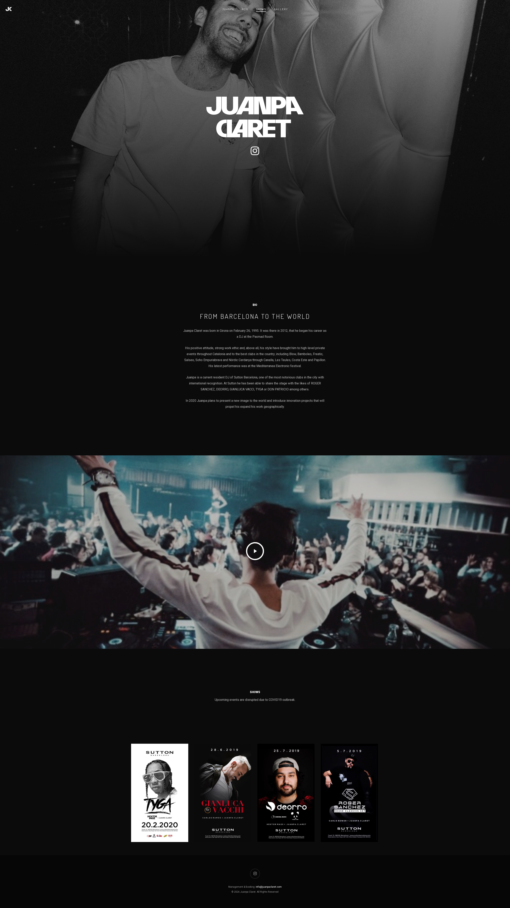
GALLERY (281, 9)
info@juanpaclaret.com (269, 886)
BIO (245, 9)
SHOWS (261, 9)
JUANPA (228, 9)
